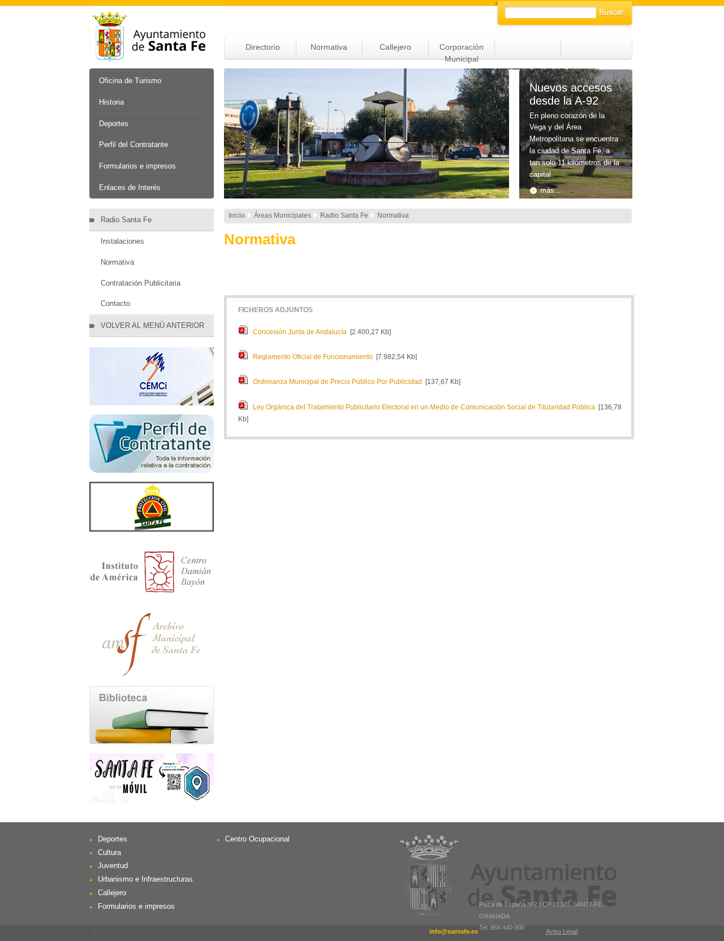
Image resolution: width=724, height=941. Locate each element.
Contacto (115, 303)
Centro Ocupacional (257, 839)
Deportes (113, 123)
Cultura (109, 852)
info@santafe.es (453, 931)
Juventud (113, 865)
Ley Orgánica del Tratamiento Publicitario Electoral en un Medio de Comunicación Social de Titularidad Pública (424, 407)
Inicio (237, 215)
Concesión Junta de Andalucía (300, 332)
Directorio (262, 46)
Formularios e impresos (137, 166)
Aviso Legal (562, 931)
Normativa (329, 46)
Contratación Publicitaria (140, 283)
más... (550, 190)
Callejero (395, 46)
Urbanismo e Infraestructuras (145, 879)
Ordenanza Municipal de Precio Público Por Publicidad (337, 382)
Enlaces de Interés (130, 187)
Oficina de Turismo (130, 80)
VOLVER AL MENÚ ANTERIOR (152, 325)
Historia (111, 102)
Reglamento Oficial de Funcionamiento (313, 357)
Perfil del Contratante (133, 144)
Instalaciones (122, 241)
